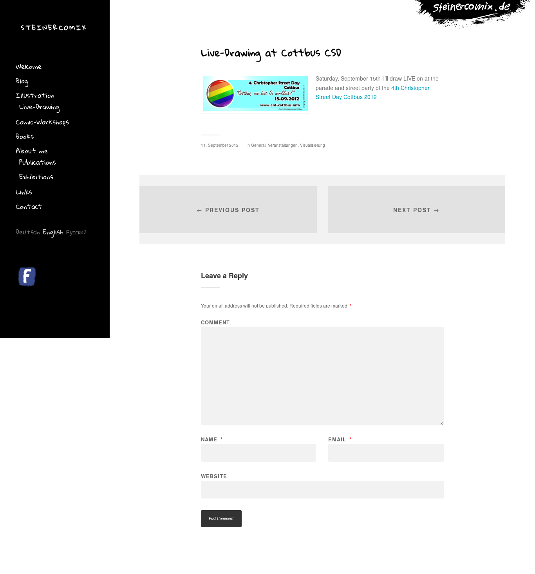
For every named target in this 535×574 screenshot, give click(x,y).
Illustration (35, 95)
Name (212, 439)
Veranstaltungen (283, 145)
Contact (29, 206)
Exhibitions (36, 177)
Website (214, 475)
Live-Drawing (39, 107)
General (258, 145)
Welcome (29, 66)
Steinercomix (54, 28)
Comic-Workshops (42, 122)
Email (340, 439)
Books (25, 136)
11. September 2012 (220, 145)
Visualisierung (312, 145)
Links (24, 192)
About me (32, 151)
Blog (22, 81)
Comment (215, 322)
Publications (37, 162)
